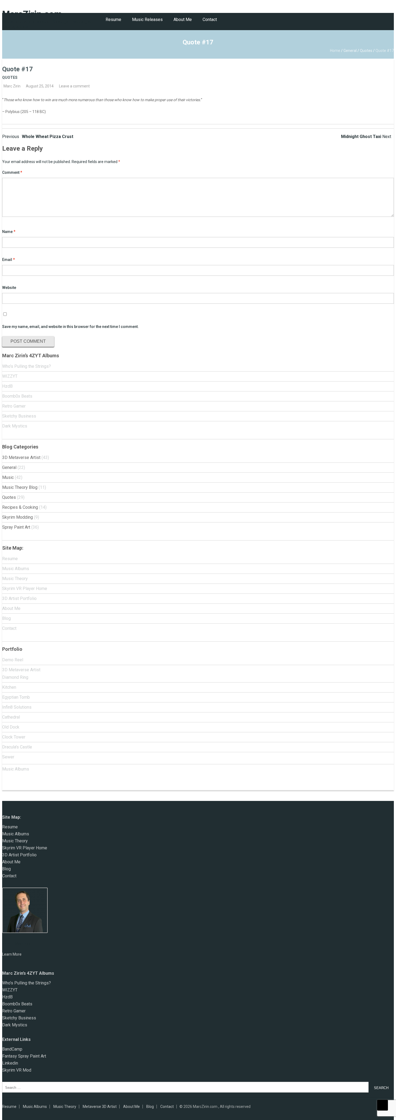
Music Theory (15, 578)
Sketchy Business (19, 416)
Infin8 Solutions (17, 707)
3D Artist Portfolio (19, 598)
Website (9, 287)
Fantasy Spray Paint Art (24, 1056)
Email (8, 259)
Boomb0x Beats (17, 396)
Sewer (8, 756)
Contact (210, 19)
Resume (113, 19)
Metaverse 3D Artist (100, 1106)
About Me (182, 19)
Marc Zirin (12, 86)
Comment (12, 172)
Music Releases (147, 19)
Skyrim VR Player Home (24, 588)
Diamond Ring (15, 677)
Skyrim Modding (17, 517)
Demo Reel (12, 659)
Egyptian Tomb (16, 697)
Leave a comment (74, 86)
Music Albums (15, 568)
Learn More (12, 954)
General (350, 50)
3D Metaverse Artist (21, 457)
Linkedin (10, 1063)
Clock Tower (13, 737)
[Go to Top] (382, 1105)
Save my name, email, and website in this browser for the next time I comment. (70, 326)
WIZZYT (10, 376)
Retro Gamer (14, 406)
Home (335, 50)
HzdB (7, 386)
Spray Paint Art (16, 527)
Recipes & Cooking (20, 507)
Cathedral (11, 717)
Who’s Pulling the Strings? (26, 366)
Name (8, 231)
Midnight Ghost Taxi (366, 136)
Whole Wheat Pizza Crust (37, 136)
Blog (6, 618)
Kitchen (9, 687)
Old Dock (10, 727)
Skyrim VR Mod (16, 1070)
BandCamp (12, 1049)
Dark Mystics (14, 426)
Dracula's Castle (17, 747)
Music (8, 477)
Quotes (366, 50)
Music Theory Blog (19, 487)
